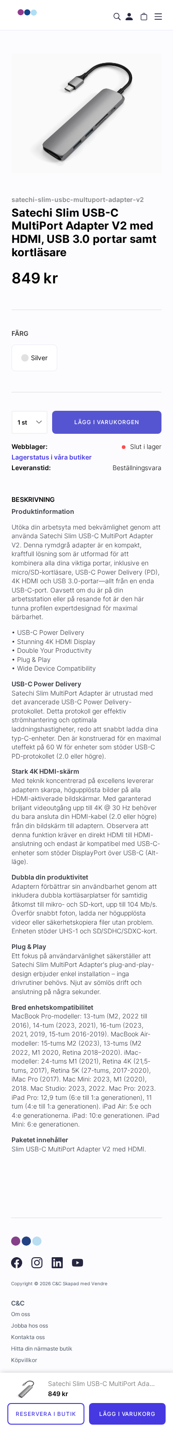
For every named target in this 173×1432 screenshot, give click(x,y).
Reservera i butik (46, 1413)
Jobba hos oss (29, 1325)
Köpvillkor (24, 1360)
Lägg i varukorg (127, 1413)
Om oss (20, 1314)
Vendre (99, 1283)
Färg (20, 333)
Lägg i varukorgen (106, 422)
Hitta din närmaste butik (41, 1348)
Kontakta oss (28, 1337)
